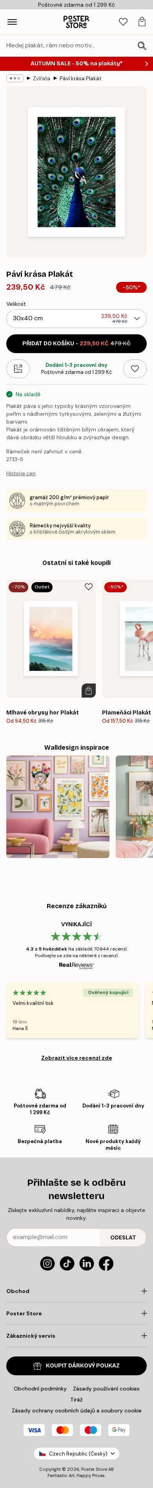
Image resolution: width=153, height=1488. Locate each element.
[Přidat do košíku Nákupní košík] (89, 691)
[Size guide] (18, 368)
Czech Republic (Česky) (78, 1453)
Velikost (16, 303)
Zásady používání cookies (106, 1388)
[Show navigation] (12, 22)
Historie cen (21, 473)
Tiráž (76, 1399)
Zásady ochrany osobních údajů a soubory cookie (77, 1410)
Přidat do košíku (76, 343)
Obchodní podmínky (40, 1388)
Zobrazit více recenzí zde (76, 1057)
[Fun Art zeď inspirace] (57, 807)
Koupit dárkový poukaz (83, 1365)
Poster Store (94, 1469)
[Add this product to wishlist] (135, 368)
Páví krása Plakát (81, 78)
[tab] (123, 22)
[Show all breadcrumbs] (15, 78)
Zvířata (41, 78)
